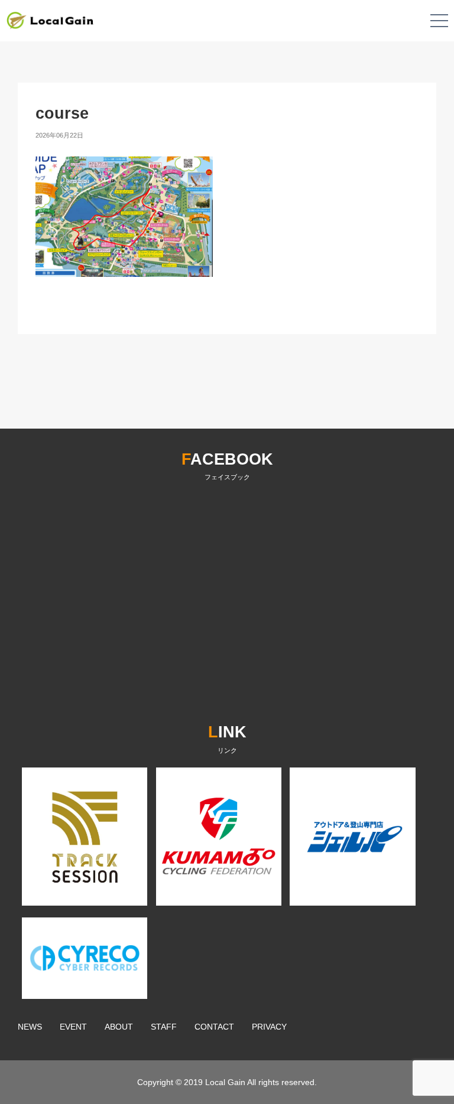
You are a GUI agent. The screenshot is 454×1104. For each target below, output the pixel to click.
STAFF (164, 1026)
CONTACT (214, 1026)
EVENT (73, 1026)
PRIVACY (269, 1026)
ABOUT (119, 1026)
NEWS (30, 1026)
